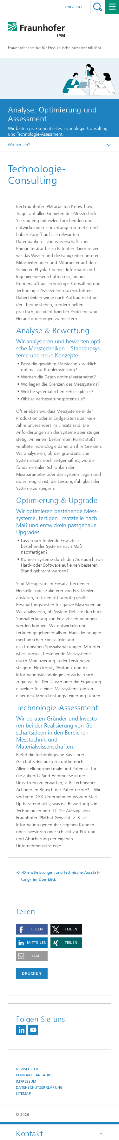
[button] (32, 929)
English (73, 7)
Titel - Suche (97, 7)
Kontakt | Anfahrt (34, 1075)
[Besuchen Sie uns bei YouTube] (33, 1030)
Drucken (32, 973)
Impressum (26, 1081)
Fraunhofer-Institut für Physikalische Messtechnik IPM (54, 48)
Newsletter (27, 1069)
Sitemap (23, 1094)
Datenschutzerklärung (39, 1088)
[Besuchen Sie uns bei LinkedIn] (21, 1030)
